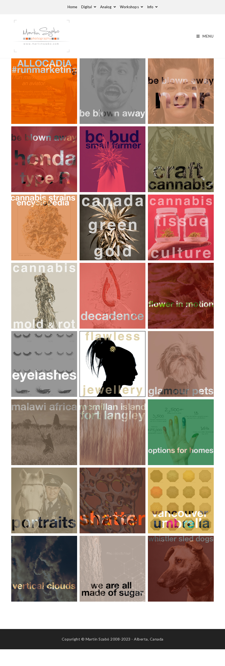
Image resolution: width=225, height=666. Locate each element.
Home (72, 7)
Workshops (130, 7)
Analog (106, 7)
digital (87, 7)
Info (150, 7)
